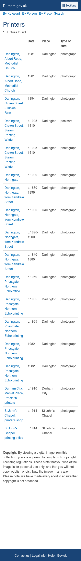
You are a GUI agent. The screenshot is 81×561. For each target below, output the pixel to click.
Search (59, 13)
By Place (45, 13)
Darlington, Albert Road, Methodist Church (13, 61)
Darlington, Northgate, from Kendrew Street (14, 194)
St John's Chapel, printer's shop (14, 415)
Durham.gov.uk (15, 5)
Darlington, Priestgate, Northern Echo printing (14, 306)
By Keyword (11, 13)
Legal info (39, 555)
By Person (29, 13)
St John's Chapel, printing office (14, 433)
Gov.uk (62, 555)
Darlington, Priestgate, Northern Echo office (12, 283)
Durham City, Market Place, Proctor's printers (14, 395)
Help (51, 555)
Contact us (22, 555)
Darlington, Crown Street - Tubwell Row (14, 105)
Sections (70, 5)
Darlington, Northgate (12, 177)
